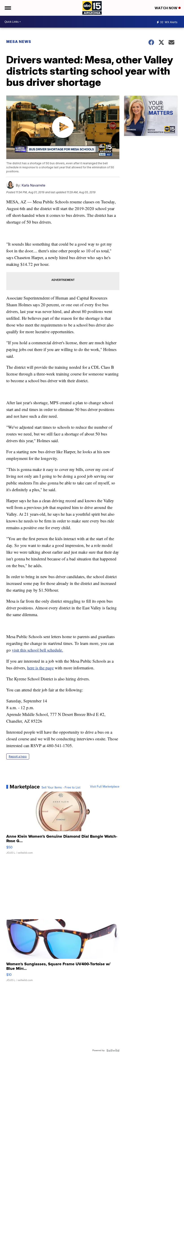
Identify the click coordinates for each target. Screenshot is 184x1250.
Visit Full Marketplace (104, 786)
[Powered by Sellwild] (112, 1050)
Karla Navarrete (33, 185)
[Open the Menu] (7, 8)
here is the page (40, 668)
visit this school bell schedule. (37, 650)
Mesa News (18, 41)
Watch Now (166, 8)
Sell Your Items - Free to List (61, 787)
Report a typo (18, 756)
